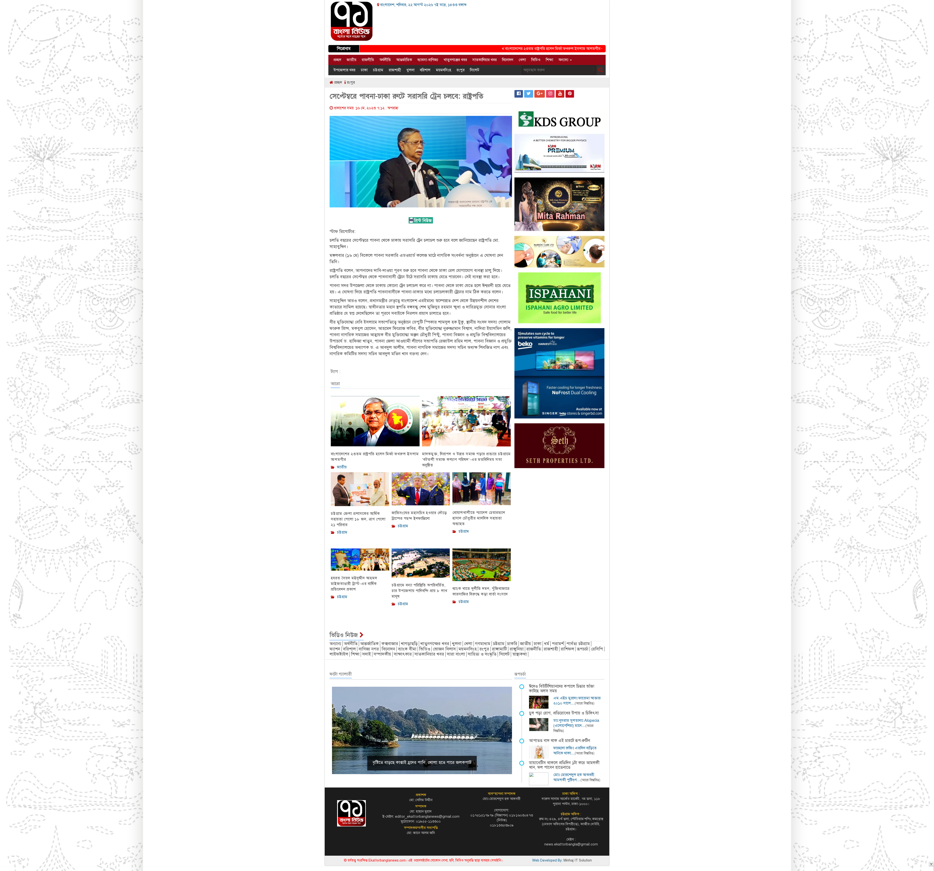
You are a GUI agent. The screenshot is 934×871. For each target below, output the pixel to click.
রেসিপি (597, 649)
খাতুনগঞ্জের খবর (455, 59)
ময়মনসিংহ (443, 70)
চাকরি (512, 643)
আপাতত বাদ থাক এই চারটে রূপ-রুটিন (559, 740)
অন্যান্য (563, 59)
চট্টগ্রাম (378, 70)
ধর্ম (546, 643)
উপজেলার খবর (344, 70)
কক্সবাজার (389, 643)
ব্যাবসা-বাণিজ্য (427, 59)
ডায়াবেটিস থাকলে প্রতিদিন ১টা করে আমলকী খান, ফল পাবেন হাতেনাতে (564, 765)
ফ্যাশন (335, 649)
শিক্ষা (549, 59)
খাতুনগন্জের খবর (434, 643)
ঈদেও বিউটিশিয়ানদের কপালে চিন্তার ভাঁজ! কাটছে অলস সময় (561, 689)
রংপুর (461, 70)
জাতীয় (351, 59)
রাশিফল (567, 649)
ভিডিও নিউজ (344, 635)
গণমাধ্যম (482, 643)
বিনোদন (507, 59)
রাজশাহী (395, 70)
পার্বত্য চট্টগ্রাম (578, 643)
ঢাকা (364, 70)
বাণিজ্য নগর (369, 649)
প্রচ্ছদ (337, 59)
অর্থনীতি (385, 59)
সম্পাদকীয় (382, 654)
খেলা (522, 59)
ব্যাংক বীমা (407, 649)
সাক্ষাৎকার (403, 654)
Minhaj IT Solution (578, 860)
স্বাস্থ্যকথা (519, 654)
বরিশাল (425, 70)
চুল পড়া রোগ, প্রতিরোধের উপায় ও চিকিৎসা (564, 713)
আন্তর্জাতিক (404, 59)
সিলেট (474, 70)
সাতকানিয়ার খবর (484, 59)
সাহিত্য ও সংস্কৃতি (482, 654)
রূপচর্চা (582, 649)
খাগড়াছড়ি (409, 643)
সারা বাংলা (456, 654)
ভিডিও (535, 59)
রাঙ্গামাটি (499, 649)
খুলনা (410, 70)
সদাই (366, 654)
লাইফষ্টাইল (339, 654)
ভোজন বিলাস (444, 649)
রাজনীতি (368, 59)
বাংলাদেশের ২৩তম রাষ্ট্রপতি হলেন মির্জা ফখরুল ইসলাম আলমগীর (521, 48)
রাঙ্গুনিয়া (517, 649)
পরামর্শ (558, 643)
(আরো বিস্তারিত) (584, 703)
